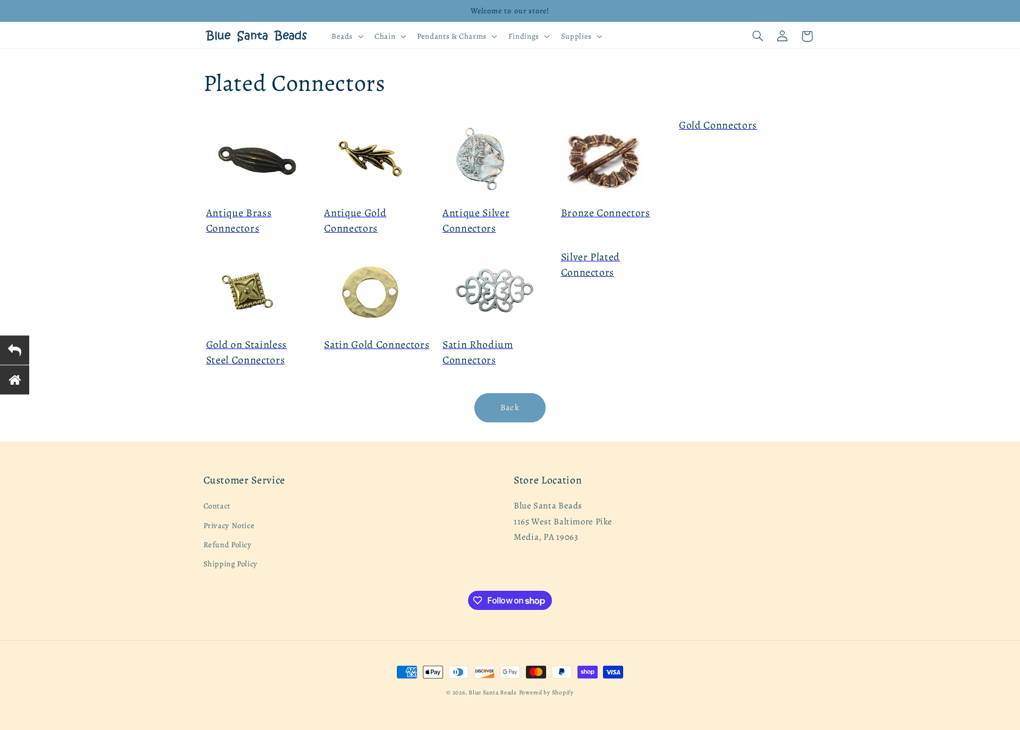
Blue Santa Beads (493, 692)
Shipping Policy (230, 564)
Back (509, 407)
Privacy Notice (229, 525)
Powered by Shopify (546, 692)
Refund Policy (227, 544)
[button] (346, 36)
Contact (217, 506)
